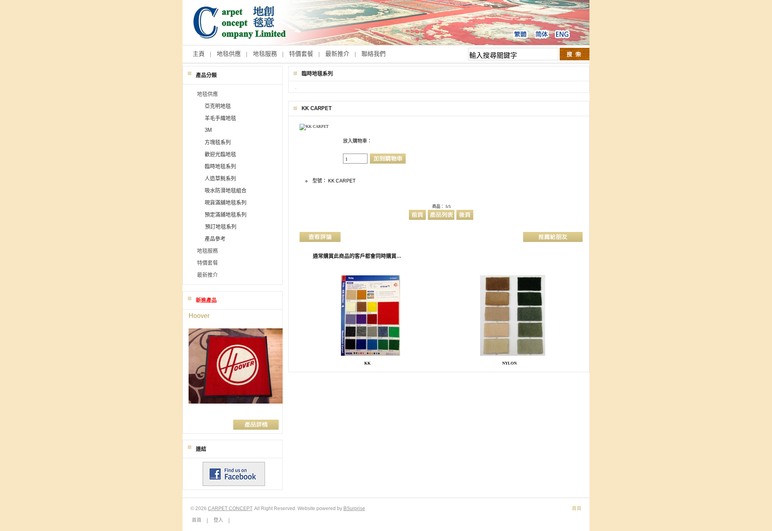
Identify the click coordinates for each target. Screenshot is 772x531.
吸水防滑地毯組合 (225, 190)
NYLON (509, 363)
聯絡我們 (373, 53)
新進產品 (206, 300)
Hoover (199, 315)
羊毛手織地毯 (220, 118)
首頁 (196, 520)
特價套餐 (301, 53)
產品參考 (215, 239)
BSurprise (354, 508)
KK (367, 363)
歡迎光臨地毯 (220, 154)
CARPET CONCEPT (230, 508)
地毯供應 (229, 53)
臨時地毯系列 (317, 73)
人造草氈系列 (220, 178)
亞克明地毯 (218, 106)
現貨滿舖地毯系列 (225, 202)
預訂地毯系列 (220, 226)
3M (208, 130)
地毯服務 (265, 53)
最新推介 (337, 53)
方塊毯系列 (218, 142)
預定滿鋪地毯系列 (225, 214)
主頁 (199, 53)
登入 (218, 520)
